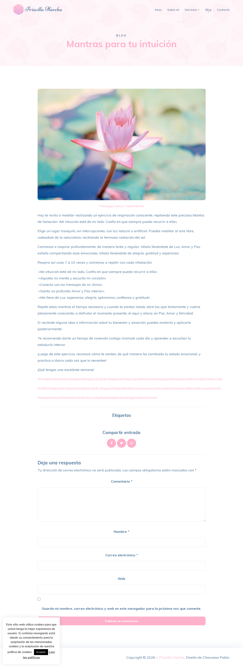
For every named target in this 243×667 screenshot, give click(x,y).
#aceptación (85, 388)
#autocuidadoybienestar (100, 397)
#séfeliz (44, 388)
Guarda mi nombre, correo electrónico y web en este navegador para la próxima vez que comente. (121, 608)
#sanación (73, 397)
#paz (71, 388)
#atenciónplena (71, 379)
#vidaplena (113, 379)
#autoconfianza (185, 388)
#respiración (94, 379)
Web (121, 578)
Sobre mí (173, 10)
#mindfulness (48, 379)
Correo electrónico (121, 555)
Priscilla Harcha (172, 657)
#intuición (149, 379)
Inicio (158, 10)
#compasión (105, 388)
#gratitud (122, 388)
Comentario (121, 481)
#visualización (209, 388)
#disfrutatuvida (209, 379)
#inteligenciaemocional (138, 397)
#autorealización (51, 397)
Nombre (121, 531)
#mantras (165, 388)
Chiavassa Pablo (216, 657)
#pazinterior (187, 379)
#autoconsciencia (144, 388)
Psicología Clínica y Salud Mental (121, 206)
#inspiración (131, 379)
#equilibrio (58, 388)
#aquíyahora (167, 379)
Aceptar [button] (41, 652)
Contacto (223, 10)
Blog (208, 10)
